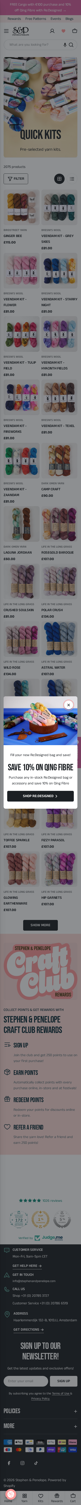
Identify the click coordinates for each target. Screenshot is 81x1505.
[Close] (68, 705)
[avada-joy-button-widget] (10, 1494)
